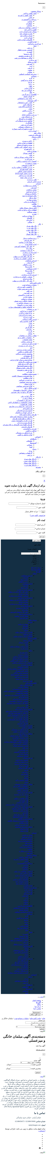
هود (31, 394)
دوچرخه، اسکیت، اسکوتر (28, 74)
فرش (30, 325)
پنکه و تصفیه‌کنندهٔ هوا (24, 366)
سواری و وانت (27, 216)
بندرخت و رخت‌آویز (25, 380)
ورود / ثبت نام (36, 567)
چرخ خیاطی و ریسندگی (24, 433)
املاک (39, 236)
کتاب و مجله (32, 62)
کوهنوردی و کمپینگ (25, 119)
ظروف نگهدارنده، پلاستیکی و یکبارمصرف (17, 425)
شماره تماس (40, 529)
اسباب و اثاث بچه (26, 36)
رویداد (34, 449)
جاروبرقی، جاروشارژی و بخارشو (20, 406)
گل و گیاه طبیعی (26, 358)
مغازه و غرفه (27, 254)
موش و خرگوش (26, 80)
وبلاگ (39, 1004)
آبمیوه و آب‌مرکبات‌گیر (24, 410)
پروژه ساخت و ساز (30, 238)
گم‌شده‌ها (33, 443)
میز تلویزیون (28, 293)
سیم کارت (28, 159)
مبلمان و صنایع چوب (29, 285)
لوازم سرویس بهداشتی (24, 386)
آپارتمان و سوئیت (26, 250)
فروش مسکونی (31, 260)
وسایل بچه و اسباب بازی (28, 32)
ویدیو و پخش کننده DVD (23, 173)
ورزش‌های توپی (26, 117)
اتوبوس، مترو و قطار (25, 50)
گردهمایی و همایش (25, 453)
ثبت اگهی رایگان (35, 1014)
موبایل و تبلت (32, 151)
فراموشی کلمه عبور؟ (37, 515)
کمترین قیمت (36, 1064)
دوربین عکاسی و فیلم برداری (22, 167)
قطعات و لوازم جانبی (24, 143)
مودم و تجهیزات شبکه (24, 145)
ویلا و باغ (29, 248)
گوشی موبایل (27, 153)
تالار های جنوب (31, 230)
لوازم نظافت (27, 378)
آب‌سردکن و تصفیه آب (24, 400)
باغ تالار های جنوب (30, 461)
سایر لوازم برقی (26, 396)
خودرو (34, 214)
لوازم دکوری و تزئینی (29, 344)
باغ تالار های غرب (30, 465)
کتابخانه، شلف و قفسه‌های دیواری (20, 307)
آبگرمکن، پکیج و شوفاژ (24, 368)
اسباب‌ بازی (32, 131)
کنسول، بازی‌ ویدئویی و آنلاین (26, 161)
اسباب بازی (28, 38)
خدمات (38, 183)
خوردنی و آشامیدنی (30, 429)
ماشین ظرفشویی (26, 404)
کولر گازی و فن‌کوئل (25, 364)
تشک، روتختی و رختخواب (28, 335)
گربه (30, 78)
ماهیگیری (29, 123)
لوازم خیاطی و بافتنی (24, 435)
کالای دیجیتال (36, 137)
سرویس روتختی (26, 342)
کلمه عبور (41, 507)
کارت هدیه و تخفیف (25, 56)
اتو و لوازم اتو (27, 408)
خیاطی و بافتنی (31, 431)
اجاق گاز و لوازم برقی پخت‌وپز (21, 392)
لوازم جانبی (28, 88)
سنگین (30, 222)
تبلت (30, 155)
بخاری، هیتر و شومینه (24, 370)
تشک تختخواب (27, 339)
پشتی (30, 323)
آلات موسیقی (32, 100)
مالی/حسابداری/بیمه (29, 196)
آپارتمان (29, 263)
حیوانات (34, 76)
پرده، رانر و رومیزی (25, 346)
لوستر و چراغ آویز (26, 311)
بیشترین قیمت (36, 1068)
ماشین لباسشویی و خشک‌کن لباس (20, 402)
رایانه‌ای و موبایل (31, 194)
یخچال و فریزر (27, 398)
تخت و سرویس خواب (24, 289)
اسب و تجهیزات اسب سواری (22, 129)
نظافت (34, 204)
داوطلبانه (33, 439)
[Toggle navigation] (38, 997)
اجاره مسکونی (31, 269)
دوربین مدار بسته (26, 177)
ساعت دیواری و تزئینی (24, 350)
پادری (30, 331)
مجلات (30, 72)
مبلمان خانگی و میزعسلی (23, 301)
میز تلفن (29, 291)
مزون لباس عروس (34, 181)
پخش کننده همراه (26, 169)
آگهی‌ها (38, 571)
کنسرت (29, 52)
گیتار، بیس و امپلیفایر (24, 102)
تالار (39, 224)
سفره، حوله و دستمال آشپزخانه (21, 416)
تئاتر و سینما (28, 54)
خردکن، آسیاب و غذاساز (23, 412)
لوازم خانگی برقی (30, 388)
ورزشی (29, 48)
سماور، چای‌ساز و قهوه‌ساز (22, 390)
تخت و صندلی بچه (26, 34)
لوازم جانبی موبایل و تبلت (23, 157)
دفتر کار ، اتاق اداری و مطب (22, 281)
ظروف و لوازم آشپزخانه (28, 414)
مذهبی (30, 70)
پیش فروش (28, 240)
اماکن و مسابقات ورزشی (23, 58)
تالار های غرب (32, 228)
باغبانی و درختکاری (30, 186)
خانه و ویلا (28, 267)
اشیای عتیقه (28, 96)
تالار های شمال (31, 234)
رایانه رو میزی (27, 141)
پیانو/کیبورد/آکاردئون (25, 106)
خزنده (30, 82)
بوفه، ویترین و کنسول (24, 305)
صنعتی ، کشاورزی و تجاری (22, 277)
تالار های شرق (32, 226)
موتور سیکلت (32, 212)
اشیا (30, 447)
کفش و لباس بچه (30, 29)
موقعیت (38, 1062)
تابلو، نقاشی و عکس (25, 352)
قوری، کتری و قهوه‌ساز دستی (21, 421)
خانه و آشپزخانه (35, 283)
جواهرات (29, 23)
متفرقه (38, 467)
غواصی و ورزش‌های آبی (23, 121)
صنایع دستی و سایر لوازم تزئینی (21, 360)
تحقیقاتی (29, 441)
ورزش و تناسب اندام (29, 115)
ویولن (30, 113)
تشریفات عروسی (34, 135)
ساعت (30, 21)
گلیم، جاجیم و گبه (26, 321)
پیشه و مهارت (32, 200)
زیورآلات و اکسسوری (29, 19)
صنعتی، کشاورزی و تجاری (23, 258)
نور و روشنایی (32, 309)
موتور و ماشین (31, 190)
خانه (43, 1018)
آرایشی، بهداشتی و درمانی (27, 27)
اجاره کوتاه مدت (31, 244)
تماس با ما (37, 1008)
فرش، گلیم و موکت (29, 319)
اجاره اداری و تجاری (30, 252)
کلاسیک (29, 218)
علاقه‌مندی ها (36, 569)
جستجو (42, 1029)
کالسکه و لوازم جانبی (24, 40)
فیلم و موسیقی (27, 165)
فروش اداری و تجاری (29, 275)
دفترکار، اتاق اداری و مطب (22, 256)
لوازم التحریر (32, 42)
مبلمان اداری (27, 297)
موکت (30, 333)
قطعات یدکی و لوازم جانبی (27, 210)
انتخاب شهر (36, 540)
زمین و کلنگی (27, 265)
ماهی (30, 86)
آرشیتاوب (41, 1131)
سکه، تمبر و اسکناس (24, 98)
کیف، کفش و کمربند (25, 15)
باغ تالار (38, 457)
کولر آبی (29, 372)
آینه (31, 348)
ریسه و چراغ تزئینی (25, 315)
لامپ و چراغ (27, 317)
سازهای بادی (27, 104)
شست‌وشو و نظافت (29, 374)
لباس (30, 17)
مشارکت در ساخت (25, 242)
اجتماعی (38, 437)
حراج (30, 451)
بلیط (35, 46)
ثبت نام (42, 536)
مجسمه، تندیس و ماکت (24, 354)
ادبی (30, 66)
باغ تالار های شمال (30, 463)
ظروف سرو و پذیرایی (24, 423)
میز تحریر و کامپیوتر (25, 295)
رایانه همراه (28, 149)
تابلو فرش (28, 327)
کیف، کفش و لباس (30, 13)
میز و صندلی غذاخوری (24, 303)
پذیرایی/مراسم (31, 192)
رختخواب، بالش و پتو (25, 337)
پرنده (30, 84)
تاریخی (30, 68)
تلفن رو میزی (32, 179)
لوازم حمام (28, 384)
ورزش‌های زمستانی (25, 127)
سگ (30, 92)
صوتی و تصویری (31, 163)
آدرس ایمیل (40, 525)
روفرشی (29, 329)
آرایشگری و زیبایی (30, 202)
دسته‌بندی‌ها (36, 1012)
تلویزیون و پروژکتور (25, 175)
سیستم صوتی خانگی (25, 171)
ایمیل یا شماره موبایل (37, 503)
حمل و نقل (33, 198)
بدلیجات (29, 25)
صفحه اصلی (36, 1000)
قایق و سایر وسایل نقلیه (28, 208)
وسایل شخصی (36, 11)
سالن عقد (37, 133)
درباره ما (38, 1006)
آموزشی (29, 64)
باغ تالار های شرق (30, 459)
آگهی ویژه (37, 1060)
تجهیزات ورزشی (26, 125)
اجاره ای (29, 220)
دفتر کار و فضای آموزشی (23, 246)
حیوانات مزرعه (27, 90)
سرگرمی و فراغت (34, 44)
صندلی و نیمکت (26, 299)
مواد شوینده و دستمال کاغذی (22, 376)
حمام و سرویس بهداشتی (28, 382)
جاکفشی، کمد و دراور (24, 287)
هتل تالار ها (33, 232)
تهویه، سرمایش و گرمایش (27, 362)
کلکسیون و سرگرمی (29, 94)
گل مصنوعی (27, 356)
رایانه (35, 139)
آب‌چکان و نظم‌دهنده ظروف (22, 419)
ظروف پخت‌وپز (26, 427)
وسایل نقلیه (37, 206)
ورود (43, 511)
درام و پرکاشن (27, 111)
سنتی (30, 109)
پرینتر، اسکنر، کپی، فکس (23, 147)
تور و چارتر (33, 60)
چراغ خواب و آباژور (25, 313)
